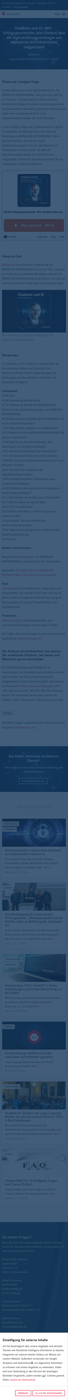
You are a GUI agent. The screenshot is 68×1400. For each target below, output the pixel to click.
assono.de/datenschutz (22, 1379)
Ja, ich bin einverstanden (48, 1393)
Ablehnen (23, 1393)
